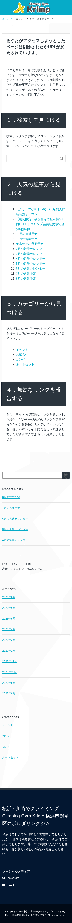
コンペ (20, 359)
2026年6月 (8, 607)
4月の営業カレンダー (30, 258)
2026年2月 (8, 650)
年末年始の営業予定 (30, 243)
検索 (66, 477)
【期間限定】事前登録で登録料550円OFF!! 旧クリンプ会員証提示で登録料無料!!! (40, 224)
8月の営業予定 (26, 278)
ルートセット (25, 364)
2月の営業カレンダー (30, 248)
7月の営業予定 (26, 273)
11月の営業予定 (26, 239)
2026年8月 (8, 597)
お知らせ (22, 354)
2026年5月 (8, 618)
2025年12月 (9, 661)
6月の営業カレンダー (30, 268)
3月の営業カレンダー (30, 253)
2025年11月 (9, 672)
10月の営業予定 (27, 234)
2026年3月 (8, 639)
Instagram (13, 877)
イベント (22, 349)
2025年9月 (8, 682)
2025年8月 (8, 693)
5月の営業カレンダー (30, 263)
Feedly (11, 885)
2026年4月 (8, 629)
